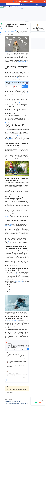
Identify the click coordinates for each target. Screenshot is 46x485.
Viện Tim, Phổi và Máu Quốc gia (13, 320)
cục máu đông (9, 110)
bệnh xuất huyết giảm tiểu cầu (22, 61)
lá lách (11, 224)
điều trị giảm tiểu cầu (8, 225)
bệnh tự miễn (19, 77)
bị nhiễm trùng (10, 241)
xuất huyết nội (17, 135)
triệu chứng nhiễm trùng (18, 281)
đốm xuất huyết (16, 273)
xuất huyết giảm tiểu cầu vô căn (19, 30)
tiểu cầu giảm (18, 102)
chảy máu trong (9, 138)
